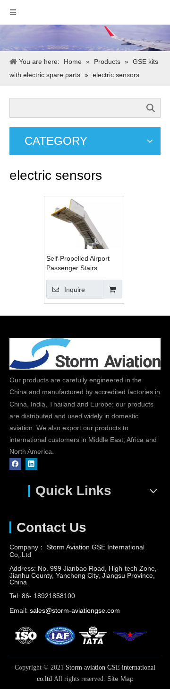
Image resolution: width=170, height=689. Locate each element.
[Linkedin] (31, 464)
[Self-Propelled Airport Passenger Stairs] (84, 234)
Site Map (120, 678)
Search (150, 107)
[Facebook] (15, 464)
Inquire (74, 289)
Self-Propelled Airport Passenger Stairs (78, 263)
